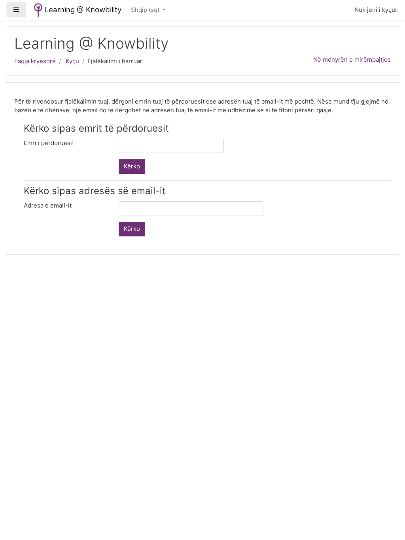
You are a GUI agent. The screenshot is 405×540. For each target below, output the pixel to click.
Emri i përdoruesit (49, 143)
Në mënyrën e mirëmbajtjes (352, 59)
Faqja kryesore (35, 61)
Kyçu (72, 61)
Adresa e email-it (48, 205)
